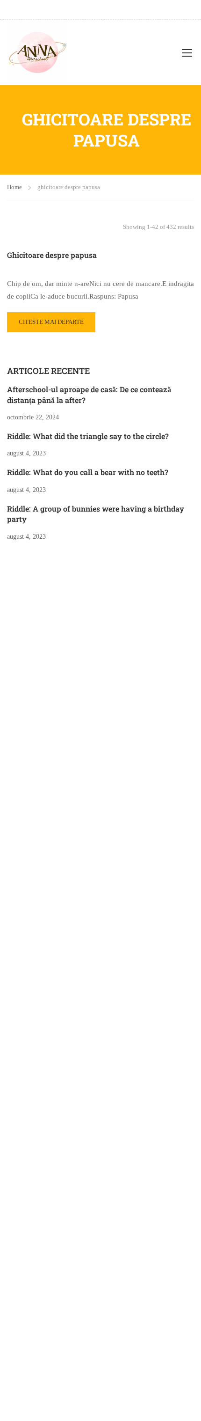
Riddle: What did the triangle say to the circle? (88, 436)
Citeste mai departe (51, 318)
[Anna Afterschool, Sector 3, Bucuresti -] (37, 52)
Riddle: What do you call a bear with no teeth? (87, 472)
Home (14, 186)
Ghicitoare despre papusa (52, 255)
